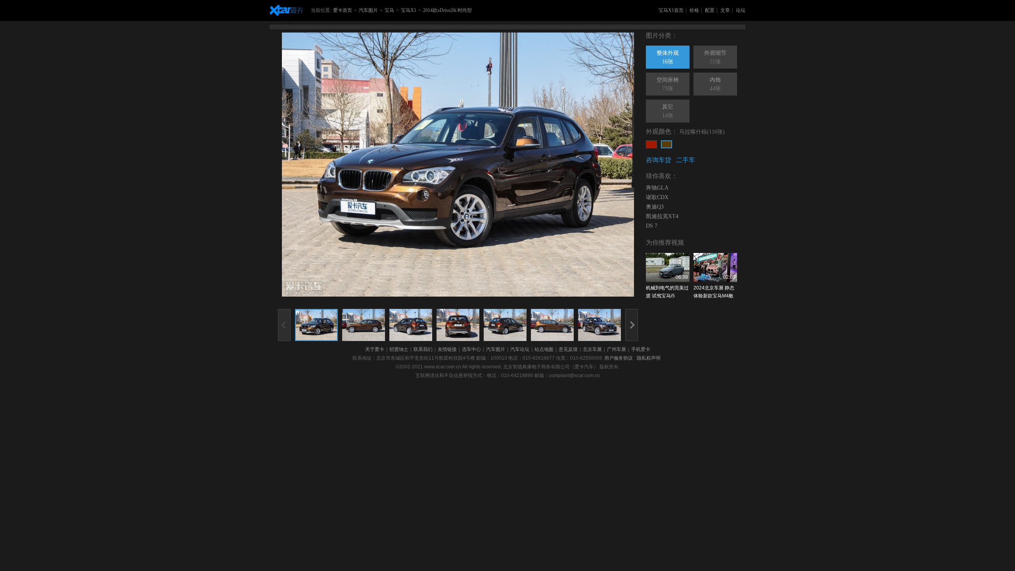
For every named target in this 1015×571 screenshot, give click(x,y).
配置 (709, 10)
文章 (725, 10)
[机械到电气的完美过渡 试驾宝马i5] (667, 267)
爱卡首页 (342, 10)
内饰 (715, 84)
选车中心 (471, 349)
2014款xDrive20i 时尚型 (447, 10)
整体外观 (668, 57)
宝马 (389, 10)
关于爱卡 (374, 349)
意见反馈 (568, 349)
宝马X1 (408, 10)
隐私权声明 (649, 358)
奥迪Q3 (655, 207)
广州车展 (616, 349)
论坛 (740, 10)
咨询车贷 (658, 160)
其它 (667, 111)
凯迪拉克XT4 (662, 216)
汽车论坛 (519, 349)
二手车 (685, 160)
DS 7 (651, 226)
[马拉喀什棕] (666, 144)
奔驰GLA (657, 188)
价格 (694, 10)
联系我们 (423, 349)
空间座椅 (668, 84)
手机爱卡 (640, 349)
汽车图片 (368, 10)
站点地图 (543, 349)
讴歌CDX (657, 197)
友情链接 (447, 349)
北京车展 (592, 349)
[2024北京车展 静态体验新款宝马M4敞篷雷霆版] (715, 267)
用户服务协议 (618, 358)
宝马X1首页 (671, 10)
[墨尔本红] (651, 144)
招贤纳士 (398, 349)
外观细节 (715, 57)
